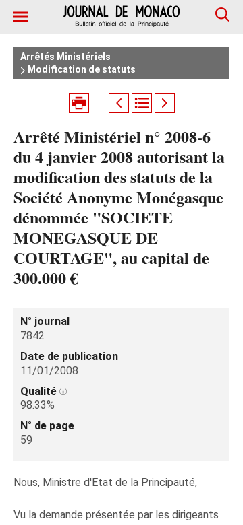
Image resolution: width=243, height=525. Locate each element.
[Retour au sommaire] (142, 103)
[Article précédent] (119, 103)
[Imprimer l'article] (79, 103)
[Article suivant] (165, 103)
